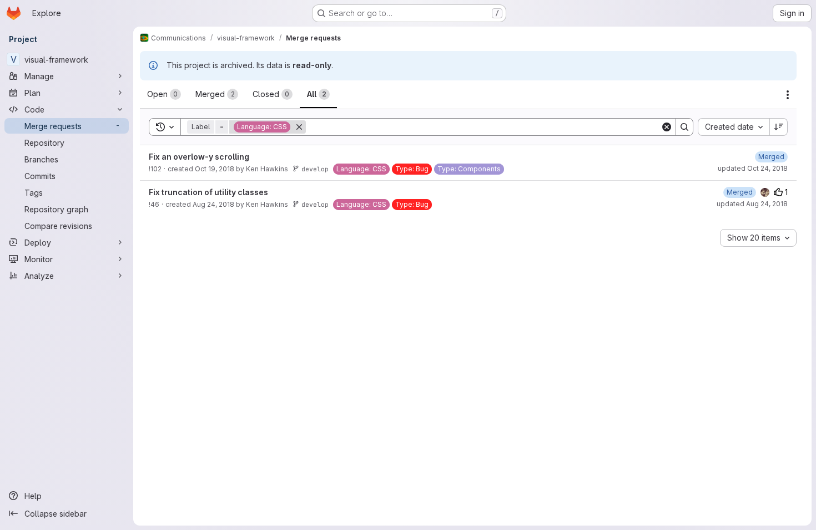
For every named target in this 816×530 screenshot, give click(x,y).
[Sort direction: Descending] (779, 127)
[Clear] (666, 127)
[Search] (684, 127)
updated (753, 168)
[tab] (164, 94)
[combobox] (733, 127)
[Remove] (299, 127)
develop (315, 169)
